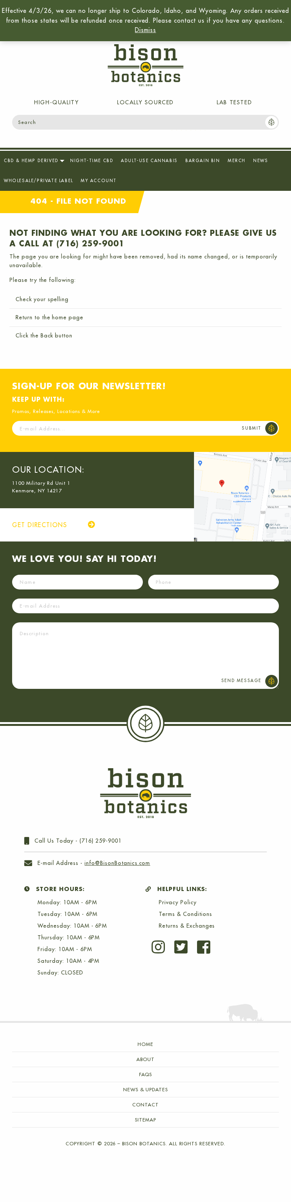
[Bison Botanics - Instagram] (163, 946)
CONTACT (145, 1104)
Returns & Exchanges (187, 925)
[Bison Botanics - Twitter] (185, 946)
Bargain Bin (202, 160)
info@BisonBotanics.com (117, 863)
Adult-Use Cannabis (149, 160)
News (260, 160)
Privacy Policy (177, 902)
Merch (237, 160)
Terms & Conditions (185, 914)
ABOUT (145, 1059)
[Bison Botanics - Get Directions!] (242, 496)
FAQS (145, 1074)
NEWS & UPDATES (145, 1089)
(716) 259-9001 (100, 840)
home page (67, 317)
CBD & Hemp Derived (31, 160)
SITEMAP (145, 1120)
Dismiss (145, 30)
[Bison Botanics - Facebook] (208, 946)
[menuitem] (33, 161)
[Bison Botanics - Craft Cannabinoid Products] (145, 65)
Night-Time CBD (91, 160)
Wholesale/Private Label (38, 180)
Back (47, 335)
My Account (99, 180)
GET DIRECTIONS (41, 525)
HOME (145, 1044)
